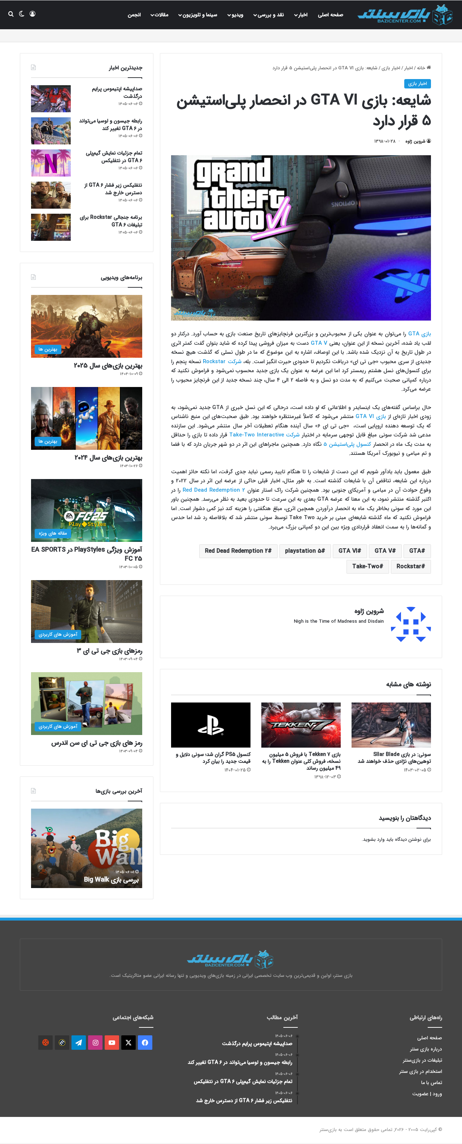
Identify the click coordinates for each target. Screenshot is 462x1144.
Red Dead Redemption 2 (214, 490)
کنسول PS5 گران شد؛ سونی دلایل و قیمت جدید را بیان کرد (213, 758)
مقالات (161, 15)
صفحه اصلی (330, 15)
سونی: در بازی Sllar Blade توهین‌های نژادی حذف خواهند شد (394, 758)
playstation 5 (303, 551)
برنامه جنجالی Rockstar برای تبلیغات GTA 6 (111, 221)
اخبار (303, 15)
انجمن (134, 15)
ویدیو (237, 15)
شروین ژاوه (415, 141)
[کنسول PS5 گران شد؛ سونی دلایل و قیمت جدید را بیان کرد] (210, 725)
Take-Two (365, 566)
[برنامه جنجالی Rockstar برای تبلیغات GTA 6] (51, 227)
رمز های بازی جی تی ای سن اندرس (96, 743)
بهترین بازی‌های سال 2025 (108, 366)
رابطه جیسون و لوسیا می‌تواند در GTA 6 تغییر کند (110, 124)
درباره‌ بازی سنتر (426, 1049)
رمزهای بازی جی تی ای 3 (109, 651)
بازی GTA (419, 334)
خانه (422, 68)
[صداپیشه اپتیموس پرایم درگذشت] (51, 98)
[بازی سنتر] (406, 14)
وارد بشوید (374, 839)
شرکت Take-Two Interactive (265, 435)
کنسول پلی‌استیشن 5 (347, 444)
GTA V (319, 343)
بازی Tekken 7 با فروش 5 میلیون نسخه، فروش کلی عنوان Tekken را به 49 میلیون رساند (301, 761)
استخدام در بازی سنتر (421, 1071)
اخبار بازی (391, 68)
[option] (86, 848)
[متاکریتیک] (62, 1042)
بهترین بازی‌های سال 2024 (108, 458)
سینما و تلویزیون (200, 15)
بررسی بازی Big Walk (111, 880)
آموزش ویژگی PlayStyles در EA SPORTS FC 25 (86, 554)
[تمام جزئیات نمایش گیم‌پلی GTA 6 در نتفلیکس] (51, 163)
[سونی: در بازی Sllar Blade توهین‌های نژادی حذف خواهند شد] (391, 725)
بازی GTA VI (371, 416)
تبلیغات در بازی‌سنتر (422, 1060)
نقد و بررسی (271, 15)
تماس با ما (431, 1083)
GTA (415, 551)
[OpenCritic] (45, 1042)
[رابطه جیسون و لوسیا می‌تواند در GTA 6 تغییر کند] (51, 130)
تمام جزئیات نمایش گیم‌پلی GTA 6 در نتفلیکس (114, 157)
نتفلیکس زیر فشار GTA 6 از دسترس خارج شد (113, 189)
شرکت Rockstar (222, 361)
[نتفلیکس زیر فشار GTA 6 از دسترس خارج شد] (51, 195)
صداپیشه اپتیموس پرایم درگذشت (117, 92)
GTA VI (348, 551)
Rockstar (409, 566)
